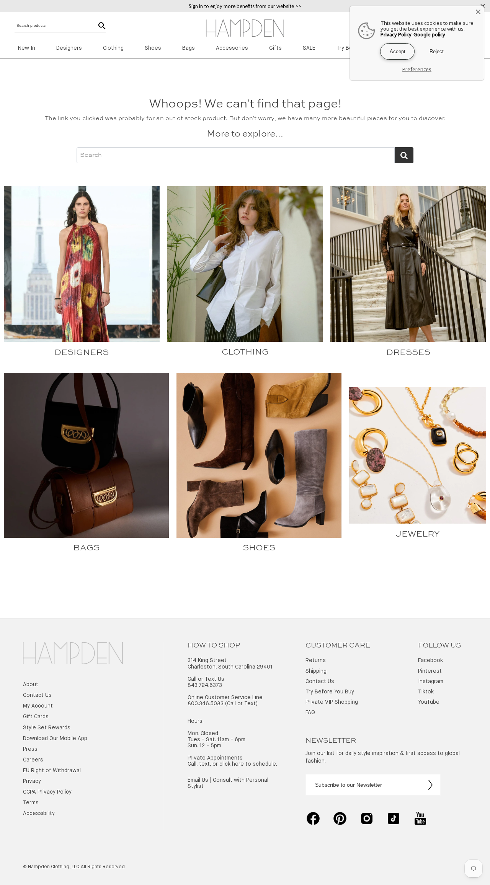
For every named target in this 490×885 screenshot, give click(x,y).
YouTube (428, 702)
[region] (245, 6)
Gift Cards (36, 716)
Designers (69, 48)
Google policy (429, 34)
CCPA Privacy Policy (47, 792)
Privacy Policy (396, 34)
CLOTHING (245, 352)
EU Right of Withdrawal (52, 770)
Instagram (430, 681)
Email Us (198, 780)
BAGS (86, 548)
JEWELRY (418, 534)
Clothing (113, 48)
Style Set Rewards (46, 727)
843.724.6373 (205, 685)
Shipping (316, 671)
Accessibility (39, 813)
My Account (38, 706)
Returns (315, 660)
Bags (188, 48)
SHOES (259, 548)
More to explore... (245, 134)
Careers (33, 760)
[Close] (478, 12)
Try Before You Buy (329, 692)
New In (26, 48)
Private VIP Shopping (331, 702)
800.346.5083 (206, 703)
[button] (73, 654)
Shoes (153, 48)
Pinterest (430, 671)
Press (30, 749)
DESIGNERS (81, 352)
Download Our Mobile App (55, 738)
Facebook (430, 660)
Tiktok (426, 692)
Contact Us (37, 695)
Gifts (275, 48)
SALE (309, 48)
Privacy (32, 781)
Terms (31, 802)
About (30, 684)
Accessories (232, 48)
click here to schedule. (248, 764)
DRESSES (408, 352)
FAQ (310, 712)
